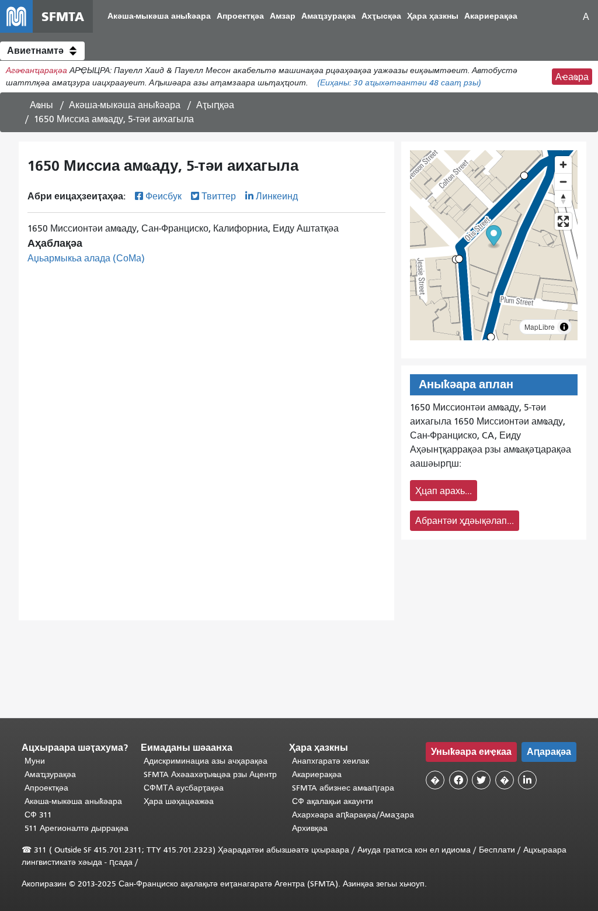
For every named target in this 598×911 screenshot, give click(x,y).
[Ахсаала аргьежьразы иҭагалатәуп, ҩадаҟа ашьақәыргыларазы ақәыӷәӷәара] (563, 198)
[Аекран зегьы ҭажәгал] (563, 221)
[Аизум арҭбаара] (563, 164)
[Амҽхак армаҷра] (563, 181)
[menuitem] (159, 16)
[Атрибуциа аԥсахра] (564, 327)
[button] (42, 51)
